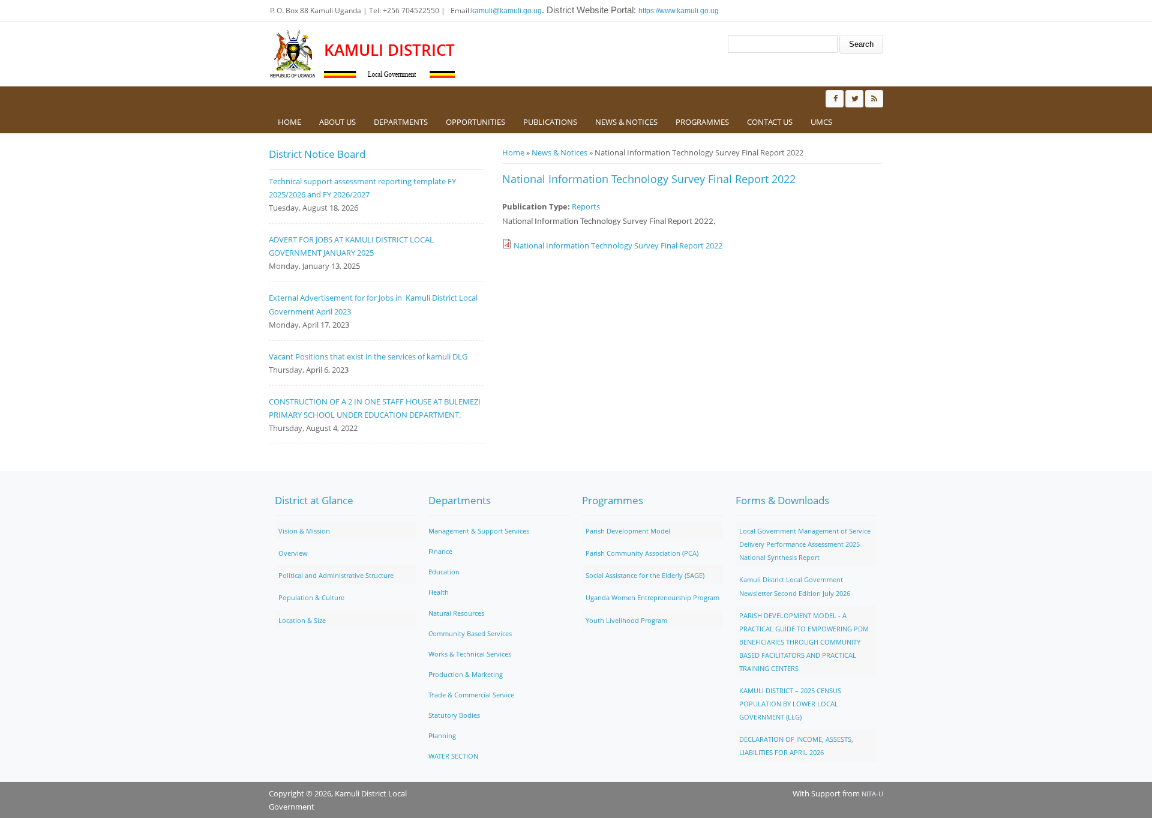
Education (444, 571)
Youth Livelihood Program (626, 620)
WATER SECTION (453, 755)
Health (438, 592)
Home (289, 121)
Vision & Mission (304, 530)
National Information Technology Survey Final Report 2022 (618, 245)
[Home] (293, 54)
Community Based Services (470, 633)
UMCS (821, 121)
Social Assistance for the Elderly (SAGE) (645, 575)
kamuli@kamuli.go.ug (506, 11)
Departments (401, 121)
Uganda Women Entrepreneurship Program (652, 597)
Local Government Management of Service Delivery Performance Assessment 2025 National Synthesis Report (805, 544)
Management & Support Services (478, 530)
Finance (440, 551)
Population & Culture (311, 597)
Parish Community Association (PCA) (642, 553)
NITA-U (872, 793)
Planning (442, 735)
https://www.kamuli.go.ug (678, 11)
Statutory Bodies (454, 715)
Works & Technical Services (469, 653)
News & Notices (626, 121)
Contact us (770, 121)
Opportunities (475, 121)
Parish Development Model (628, 530)
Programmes (702, 121)
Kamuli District (389, 50)
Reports (586, 206)
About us (337, 121)
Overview (293, 553)
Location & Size (302, 620)
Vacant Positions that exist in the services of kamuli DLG (368, 356)
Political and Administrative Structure (336, 575)
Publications (550, 121)
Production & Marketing (465, 674)
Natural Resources (456, 613)
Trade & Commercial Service (471, 694)
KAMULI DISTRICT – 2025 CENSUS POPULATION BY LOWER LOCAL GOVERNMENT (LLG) (790, 703)
